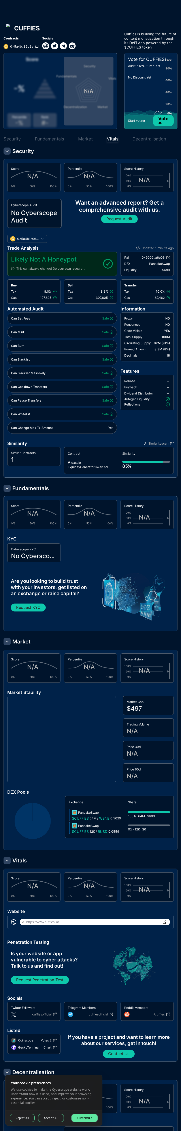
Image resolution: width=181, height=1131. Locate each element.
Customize (84, 1118)
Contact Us (118, 1053)
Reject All (22, 1118)
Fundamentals (49, 139)
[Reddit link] (72, 45)
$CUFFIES (80, 818)
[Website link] (45, 45)
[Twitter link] (54, 45)
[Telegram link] (63, 45)
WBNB (104, 818)
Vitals (112, 139)
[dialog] (53, 1100)
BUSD (102, 831)
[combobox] (27, 239)
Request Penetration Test (40, 980)
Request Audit (119, 219)
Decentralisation (149, 139)
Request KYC (28, 607)
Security (12, 139)
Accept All (51, 1118)
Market (85, 139)
